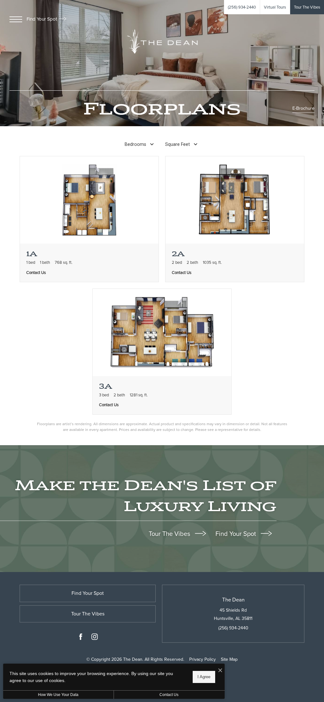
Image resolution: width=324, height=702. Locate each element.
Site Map (229, 659)
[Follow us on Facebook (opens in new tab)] (81, 638)
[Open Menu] (15, 19)
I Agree (203, 676)
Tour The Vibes (170, 533)
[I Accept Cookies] (220, 670)
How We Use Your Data (58, 694)
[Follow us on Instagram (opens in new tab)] (94, 638)
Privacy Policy (202, 659)
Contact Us (168, 694)
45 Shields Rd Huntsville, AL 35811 (233, 614)
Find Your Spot (42, 19)
